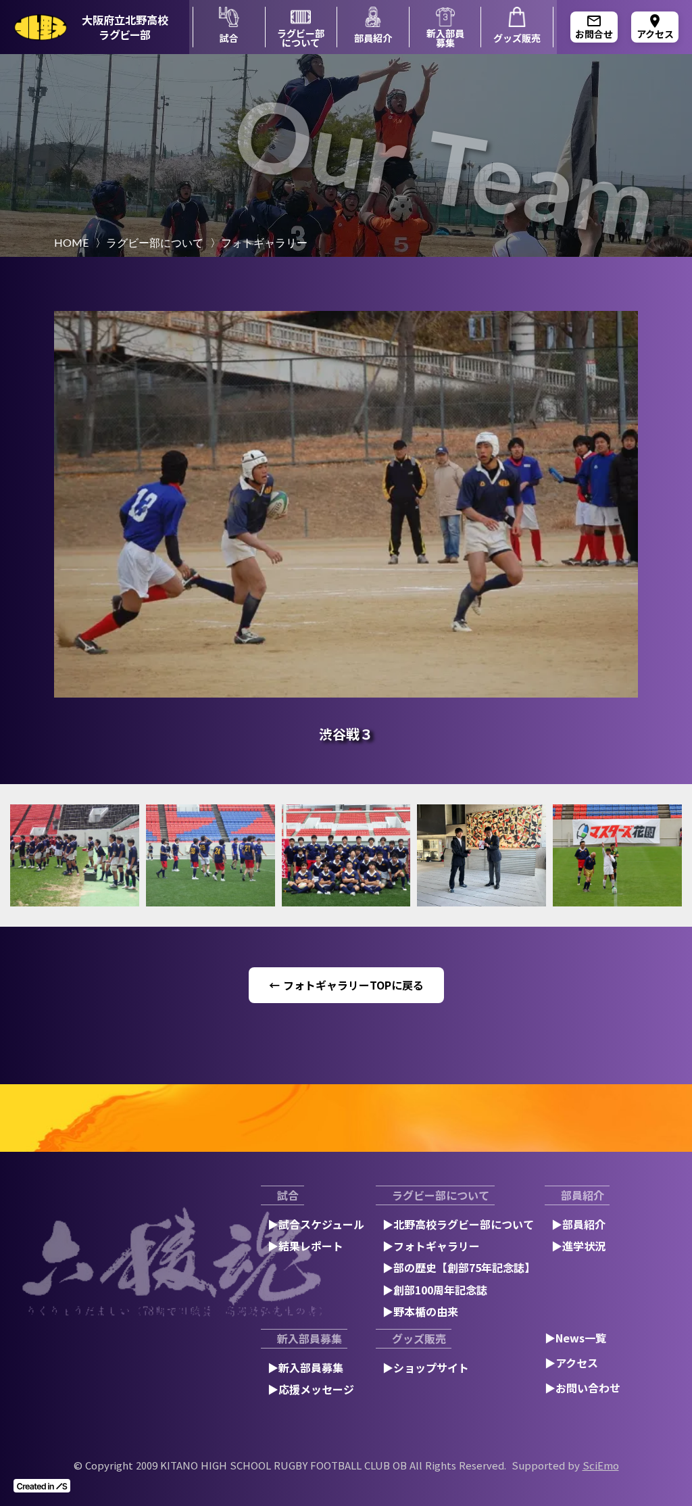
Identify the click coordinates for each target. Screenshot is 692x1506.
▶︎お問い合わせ (582, 1388)
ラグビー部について (154, 242)
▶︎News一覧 (575, 1338)
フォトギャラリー (264, 242)
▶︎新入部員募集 (305, 1367)
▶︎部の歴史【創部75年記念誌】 (458, 1267)
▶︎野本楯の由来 (420, 1311)
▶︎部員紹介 (578, 1224)
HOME (71, 242)
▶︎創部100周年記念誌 (434, 1290)
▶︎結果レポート (305, 1246)
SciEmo (601, 1465)
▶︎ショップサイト (425, 1367)
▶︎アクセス (571, 1363)
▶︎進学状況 (578, 1246)
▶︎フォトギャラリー (431, 1246)
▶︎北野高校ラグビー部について (458, 1224)
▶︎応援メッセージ (311, 1389)
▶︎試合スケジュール (316, 1224)
